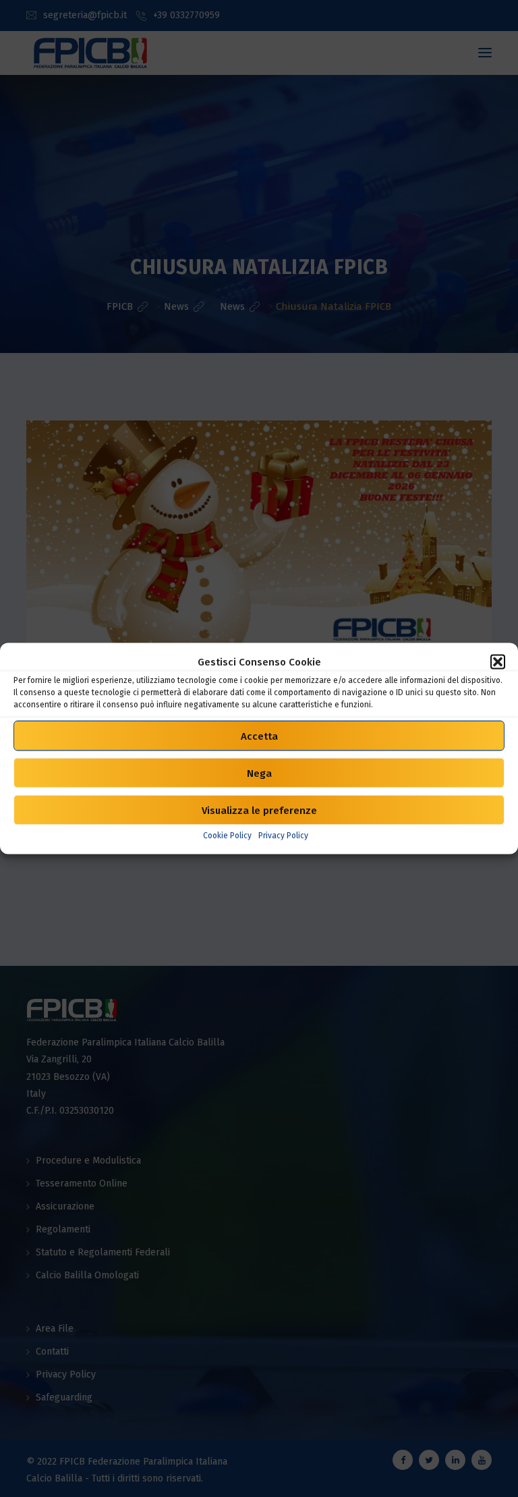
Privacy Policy (283, 835)
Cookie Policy (227, 835)
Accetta (259, 736)
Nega (259, 773)
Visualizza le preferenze (259, 810)
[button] (498, 662)
